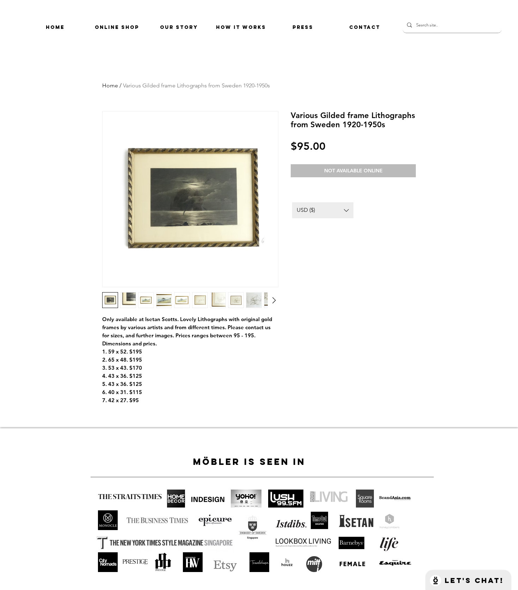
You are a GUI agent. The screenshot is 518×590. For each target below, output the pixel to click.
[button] (322, 210)
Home (110, 85)
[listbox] (322, 210)
